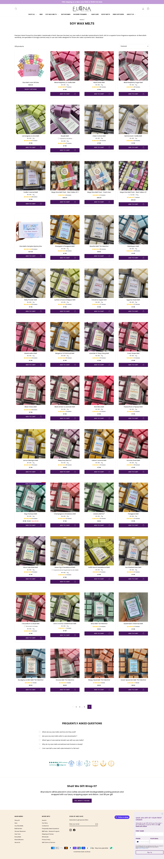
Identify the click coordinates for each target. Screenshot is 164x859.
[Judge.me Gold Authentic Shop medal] (95, 763)
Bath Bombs (66, 14)
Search (44, 820)
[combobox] (138, 841)
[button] (62, 87)
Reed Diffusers (118, 14)
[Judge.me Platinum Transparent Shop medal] (87, 763)
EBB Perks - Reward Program (50, 831)
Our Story (45, 823)
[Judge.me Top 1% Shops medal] (103, 763)
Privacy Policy (46, 839)
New (41, 14)
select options (31, 89)
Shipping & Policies (48, 834)
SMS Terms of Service (48, 842)
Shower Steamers (80, 14)
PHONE (138, 838)
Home (82, 19)
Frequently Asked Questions (50, 828)
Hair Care (95, 14)
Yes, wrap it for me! (82, 801)
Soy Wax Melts (51, 14)
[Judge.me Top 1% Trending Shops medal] (111, 763)
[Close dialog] (162, 814)
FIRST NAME (140, 831)
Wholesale (45, 837)
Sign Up (149, 852)
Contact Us (45, 826)
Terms (146, 848)
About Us (130, 14)
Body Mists (105, 14)
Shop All (31, 14)
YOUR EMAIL (154, 838)
